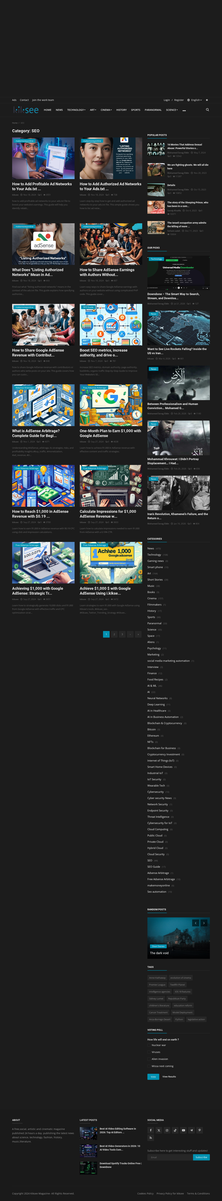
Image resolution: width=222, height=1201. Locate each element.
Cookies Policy (145, 1193)
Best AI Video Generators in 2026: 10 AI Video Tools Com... (120, 1148)
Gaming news (155, 561)
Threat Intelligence (158, 816)
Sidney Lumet (156, 998)
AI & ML (152, 685)
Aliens (151, 642)
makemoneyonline (158, 885)
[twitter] (159, 1130)
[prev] (195, 923)
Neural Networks (157, 698)
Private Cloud (155, 841)
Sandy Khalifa (174, 210)
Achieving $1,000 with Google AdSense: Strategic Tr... (37, 590)
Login (167, 100)
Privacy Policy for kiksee (170, 1193)
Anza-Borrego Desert (159, 1019)
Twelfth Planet (177, 984)
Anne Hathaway (157, 977)
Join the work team (43, 100)
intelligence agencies (159, 991)
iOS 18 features (182, 991)
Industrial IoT (155, 773)
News (59, 109)
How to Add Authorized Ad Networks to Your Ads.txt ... (110, 186)
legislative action (196, 1019)
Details (171, 185)
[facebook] (150, 1130)
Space (150, 635)
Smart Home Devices (159, 766)
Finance (152, 673)
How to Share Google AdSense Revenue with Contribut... (38, 352)
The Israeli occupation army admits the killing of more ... (186, 224)
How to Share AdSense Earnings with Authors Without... (107, 272)
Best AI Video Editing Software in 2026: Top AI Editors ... (118, 1130)
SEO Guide (153, 866)
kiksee (15, 194)
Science (171, 109)
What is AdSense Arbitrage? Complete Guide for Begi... (36, 433)
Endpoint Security (157, 810)
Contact (24, 100)
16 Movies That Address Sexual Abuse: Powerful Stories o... (184, 146)
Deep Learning (156, 704)
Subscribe (201, 1157)
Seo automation (156, 891)
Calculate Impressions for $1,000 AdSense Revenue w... (108, 514)
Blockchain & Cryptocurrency (164, 723)
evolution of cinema (180, 977)
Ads (14, 100)
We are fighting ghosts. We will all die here (187, 166)
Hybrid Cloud (155, 848)
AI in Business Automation (163, 717)
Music (150, 585)
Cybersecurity (155, 791)
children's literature (159, 1005)
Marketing (153, 654)
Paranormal (153, 109)
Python (179, 1019)
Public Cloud (154, 835)
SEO (149, 860)
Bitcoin (151, 729)
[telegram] (191, 1130)
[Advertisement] (111, 24)
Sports (135, 109)
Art (92, 109)
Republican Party (177, 998)
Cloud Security (156, 854)
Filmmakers (154, 604)
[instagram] (167, 1130)
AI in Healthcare (156, 710)
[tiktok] (175, 1130)
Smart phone (155, 567)
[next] (204, 923)
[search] (207, 110)
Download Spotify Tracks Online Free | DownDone (121, 1165)
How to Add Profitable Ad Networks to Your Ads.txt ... (42, 186)
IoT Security (154, 779)
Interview (153, 667)
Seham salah (173, 230)
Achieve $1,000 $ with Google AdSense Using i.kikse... (105, 590)
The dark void (159, 953)
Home (47, 109)
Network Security (157, 804)
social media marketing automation (168, 660)
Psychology (154, 648)
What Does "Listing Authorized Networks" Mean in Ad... (37, 272)
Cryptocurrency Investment (163, 754)
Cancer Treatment (158, 1012)
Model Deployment (183, 1012)
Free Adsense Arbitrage (161, 879)
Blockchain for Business (161, 748)
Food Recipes (155, 679)
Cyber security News (159, 798)
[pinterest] (199, 1130)
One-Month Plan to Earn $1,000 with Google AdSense (110, 433)
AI (148, 692)
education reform (183, 1005)
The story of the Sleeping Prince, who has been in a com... (187, 204)
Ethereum (153, 735)
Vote (153, 1076)
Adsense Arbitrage (158, 873)
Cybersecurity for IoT (159, 823)
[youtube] (183, 1130)
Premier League (157, 984)
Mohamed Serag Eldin (178, 152)
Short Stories (155, 579)
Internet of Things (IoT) (160, 760)
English (195, 100)
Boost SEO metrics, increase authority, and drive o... (103, 352)
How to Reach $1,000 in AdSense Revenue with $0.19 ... (40, 514)
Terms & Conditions (198, 1193)
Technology (75, 109)
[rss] (150, 1137)
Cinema (105, 109)
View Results (169, 1076)
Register (179, 100)
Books (151, 592)
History (121, 109)
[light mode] (207, 100)
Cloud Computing (157, 829)
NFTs (150, 742)
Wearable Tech (156, 785)
